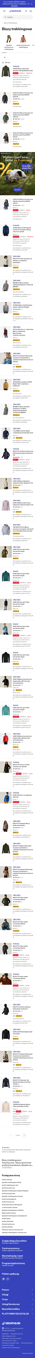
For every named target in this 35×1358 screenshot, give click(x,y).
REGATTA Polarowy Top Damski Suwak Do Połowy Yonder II (22, 1082)
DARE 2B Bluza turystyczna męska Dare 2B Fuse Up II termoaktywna (22, 681)
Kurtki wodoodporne (9, 1199)
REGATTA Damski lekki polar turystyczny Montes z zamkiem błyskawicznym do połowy (23, 872)
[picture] (6, 71)
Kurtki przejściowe (8, 1193)
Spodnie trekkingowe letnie (11, 1182)
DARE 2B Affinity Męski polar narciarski (23, 1032)
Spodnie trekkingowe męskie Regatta (15, 1191)
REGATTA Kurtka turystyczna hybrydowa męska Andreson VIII (23, 453)
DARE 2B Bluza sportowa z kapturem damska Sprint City (23, 504)
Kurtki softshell (7, 1227)
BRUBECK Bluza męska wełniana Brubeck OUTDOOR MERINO (23, 284)
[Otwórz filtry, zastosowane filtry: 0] (5, 57)
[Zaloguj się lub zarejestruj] (26, 11)
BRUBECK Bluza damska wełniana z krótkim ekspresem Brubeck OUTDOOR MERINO (21, 409)
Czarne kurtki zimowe (9, 1207)
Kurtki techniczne (8, 1202)
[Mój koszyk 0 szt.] (30, 11)
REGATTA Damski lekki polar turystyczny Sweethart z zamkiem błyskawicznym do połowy (23, 358)
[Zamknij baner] (31, 3)
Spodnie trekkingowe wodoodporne (14, 1216)
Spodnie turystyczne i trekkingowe (9, 47)
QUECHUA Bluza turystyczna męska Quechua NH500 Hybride (23, 94)
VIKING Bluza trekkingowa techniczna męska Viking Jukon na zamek (22, 229)
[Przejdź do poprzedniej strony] (11, 1135)
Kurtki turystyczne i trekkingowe (23, 46)
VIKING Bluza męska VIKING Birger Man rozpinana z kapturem (22, 384)
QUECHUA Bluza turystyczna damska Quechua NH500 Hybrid (23, 135)
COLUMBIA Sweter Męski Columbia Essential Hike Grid (23, 432)
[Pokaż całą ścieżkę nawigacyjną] (3, 23)
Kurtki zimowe (7, 1179)
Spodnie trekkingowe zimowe (12, 1196)
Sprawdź (17, 189)
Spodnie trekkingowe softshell (12, 1210)
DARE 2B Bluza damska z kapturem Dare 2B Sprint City (23, 482)
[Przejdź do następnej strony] (24, 1135)
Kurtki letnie (6, 1218)
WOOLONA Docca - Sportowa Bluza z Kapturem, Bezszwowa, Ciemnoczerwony (23, 332)
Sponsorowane (5, 153)
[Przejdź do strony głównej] (15, 11)
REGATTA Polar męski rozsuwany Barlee (20, 898)
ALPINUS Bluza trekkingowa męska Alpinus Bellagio (22, 306)
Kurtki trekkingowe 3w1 (10, 1185)
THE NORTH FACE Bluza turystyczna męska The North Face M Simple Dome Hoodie (23, 529)
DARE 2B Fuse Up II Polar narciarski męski (21, 550)
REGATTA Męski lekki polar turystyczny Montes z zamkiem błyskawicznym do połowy (23, 848)
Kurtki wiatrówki (7, 1221)
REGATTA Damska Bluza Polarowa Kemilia (21, 824)
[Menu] (4, 11)
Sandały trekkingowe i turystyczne (14, 1232)
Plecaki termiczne (8, 1224)
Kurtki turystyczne (8, 1188)
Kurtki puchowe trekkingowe (12, 1204)
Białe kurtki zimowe (9, 1213)
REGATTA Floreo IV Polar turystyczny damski (21, 765)
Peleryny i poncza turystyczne (12, 1229)
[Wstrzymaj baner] (28, 3)
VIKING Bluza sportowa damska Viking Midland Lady (23, 69)
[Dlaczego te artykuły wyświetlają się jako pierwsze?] (3, 63)
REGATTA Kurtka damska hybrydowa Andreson (22, 1008)
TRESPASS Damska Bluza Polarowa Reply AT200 (21, 1105)
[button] (29, 75)
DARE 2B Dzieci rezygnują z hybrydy (22, 796)
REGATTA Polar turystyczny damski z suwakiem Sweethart (22, 260)
